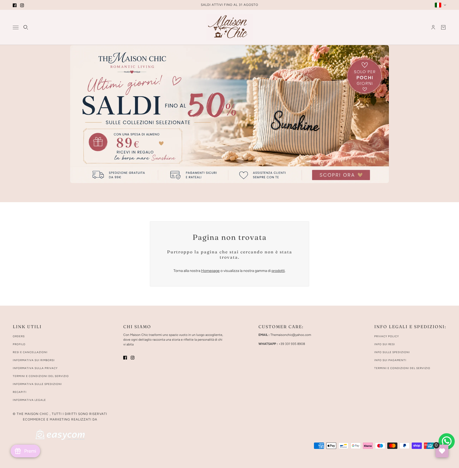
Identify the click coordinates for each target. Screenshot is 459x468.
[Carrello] (443, 27)
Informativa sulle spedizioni (37, 384)
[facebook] (15, 5)
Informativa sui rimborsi (34, 360)
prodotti (278, 270)
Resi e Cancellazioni (30, 352)
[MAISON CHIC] (229, 27)
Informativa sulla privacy (35, 368)
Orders (19, 336)
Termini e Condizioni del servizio (402, 368)
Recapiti (20, 392)
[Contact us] (447, 441)
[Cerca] (26, 27)
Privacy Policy (386, 336)
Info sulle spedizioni (392, 352)
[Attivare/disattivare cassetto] (16, 27)
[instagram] (22, 5)
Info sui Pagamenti (390, 360)
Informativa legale (29, 400)
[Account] (433, 27)
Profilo (19, 344)
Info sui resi (384, 344)
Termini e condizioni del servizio (41, 376)
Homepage (210, 270)
